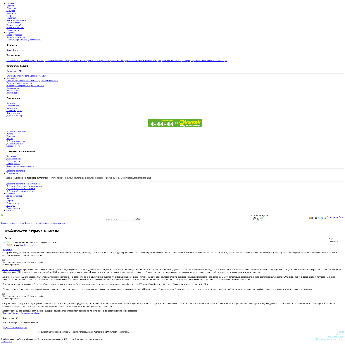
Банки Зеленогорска (15, 50)
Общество (11, 8)
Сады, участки (13, 161)
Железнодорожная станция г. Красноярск (135, 60)
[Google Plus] (324, 218)
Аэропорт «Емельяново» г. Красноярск (172, 60)
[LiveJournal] (319, 218)
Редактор (7, 249)
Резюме (9, 138)
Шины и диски (13, 113)
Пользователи (12, 203)
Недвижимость (13, 146)
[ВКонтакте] (313, 218)
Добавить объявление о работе (20, 188)
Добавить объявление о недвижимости (24, 186)
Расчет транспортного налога (20, 83)
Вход (341, 217)
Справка (10, 32)
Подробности (12, 30)
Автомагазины (13, 90)
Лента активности (14, 196)
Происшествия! (13, 25)
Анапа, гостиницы (11, 269)
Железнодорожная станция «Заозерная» (97, 60)
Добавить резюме (14, 143)
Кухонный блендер (11, 313)
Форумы (10, 201)
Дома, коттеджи (13, 159)
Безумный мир (13, 23)
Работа (9, 134)
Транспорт (11, 18)
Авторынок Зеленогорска (13, 334)
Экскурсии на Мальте (30, 313)
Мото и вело (12, 108)
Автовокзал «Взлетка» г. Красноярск (62, 60)
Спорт (9, 15)
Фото (8, 210)
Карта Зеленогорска (15, 37)
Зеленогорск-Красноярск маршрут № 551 (25, 60)
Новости (10, 6)
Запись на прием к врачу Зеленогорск (23, 40)
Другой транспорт (14, 115)
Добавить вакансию (15, 141)
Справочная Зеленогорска (13, 337)
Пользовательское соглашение (330, 339)
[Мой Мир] (316, 218)
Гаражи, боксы (13, 163)
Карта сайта (108, 339)
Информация (12, 93)
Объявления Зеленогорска (39, 337)
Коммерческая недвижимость (20, 166)
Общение (10, 193)
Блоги (9, 198)
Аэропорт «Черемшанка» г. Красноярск (209, 60)
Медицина (11, 13)
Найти (137, 219)
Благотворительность (16, 20)
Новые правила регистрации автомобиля (25, 85)
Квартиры (11, 156)
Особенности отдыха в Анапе (51, 223)
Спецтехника (12, 106)
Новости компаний (15, 27)
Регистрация (332, 217)
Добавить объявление (16, 131)
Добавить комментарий (16, 327)
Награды (10, 205)
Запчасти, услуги (14, 110)
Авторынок (11, 78)
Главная (10, 3)
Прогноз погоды (14, 35)
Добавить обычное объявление (20, 191)
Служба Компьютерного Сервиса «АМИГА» (27, 76)
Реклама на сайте (336, 337)
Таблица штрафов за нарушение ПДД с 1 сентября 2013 (32, 80)
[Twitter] (321, 218)
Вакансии (10, 136)
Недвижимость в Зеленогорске (40, 334)
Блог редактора (59, 337)
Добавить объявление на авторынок (23, 184)
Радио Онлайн (13, 208)
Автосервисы (12, 88)
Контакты (339, 334)
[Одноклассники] (310, 218)
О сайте (340, 332)
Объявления (12, 173)
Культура (10, 10)
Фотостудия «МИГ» (15, 71)
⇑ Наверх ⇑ (6, 341)
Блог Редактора (27, 223)
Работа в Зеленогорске (66, 334)
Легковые (10, 103)
